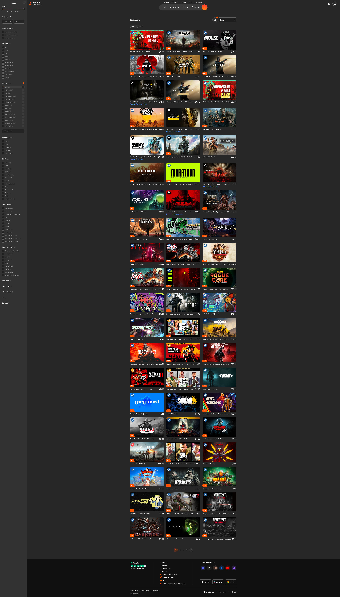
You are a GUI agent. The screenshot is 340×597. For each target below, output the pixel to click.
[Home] (35, 3)
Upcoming (183, 2)
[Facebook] (221, 567)
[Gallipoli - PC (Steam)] (219, 145)
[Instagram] (215, 567)
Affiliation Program (165, 568)
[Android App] (218, 581)
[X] (209, 567)
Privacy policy (164, 565)
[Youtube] (227, 567)
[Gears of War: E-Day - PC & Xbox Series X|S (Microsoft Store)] (219, 172)
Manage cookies (134, 593)
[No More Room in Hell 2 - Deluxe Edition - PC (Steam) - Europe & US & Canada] (219, 90)
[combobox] (7, 22)
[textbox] (5, 21)
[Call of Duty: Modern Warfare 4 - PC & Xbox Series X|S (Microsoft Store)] (147, 90)
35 (186, 550)
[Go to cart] (329, 3)
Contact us (163, 571)
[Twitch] (234, 567)
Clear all (141, 26)
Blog (190, 2)
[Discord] (203, 567)
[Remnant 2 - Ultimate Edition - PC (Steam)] (183, 427)
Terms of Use (164, 562)
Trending (166, 2)
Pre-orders (175, 2)
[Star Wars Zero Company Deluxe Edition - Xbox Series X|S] (147, 145)
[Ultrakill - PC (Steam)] (219, 452)
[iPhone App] (205, 581)
